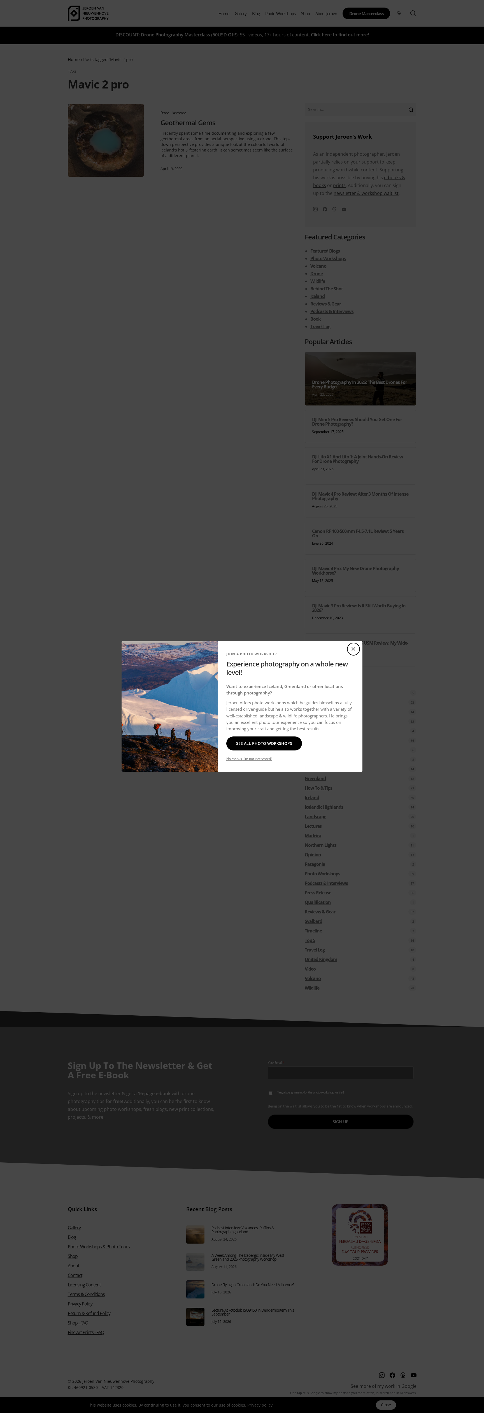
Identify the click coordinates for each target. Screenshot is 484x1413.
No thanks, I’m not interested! (249, 758)
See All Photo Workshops (264, 743)
